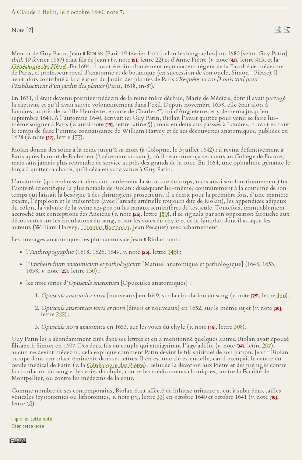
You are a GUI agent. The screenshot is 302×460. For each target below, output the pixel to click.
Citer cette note (27, 426)
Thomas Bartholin (105, 227)
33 (160, 397)
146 (172, 252)
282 (60, 314)
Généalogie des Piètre (115, 365)
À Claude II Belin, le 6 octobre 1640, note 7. (67, 12)
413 (259, 60)
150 (163, 214)
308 (238, 327)
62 (29, 404)
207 (266, 346)
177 (76, 137)
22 (158, 60)
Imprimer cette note (31, 419)
